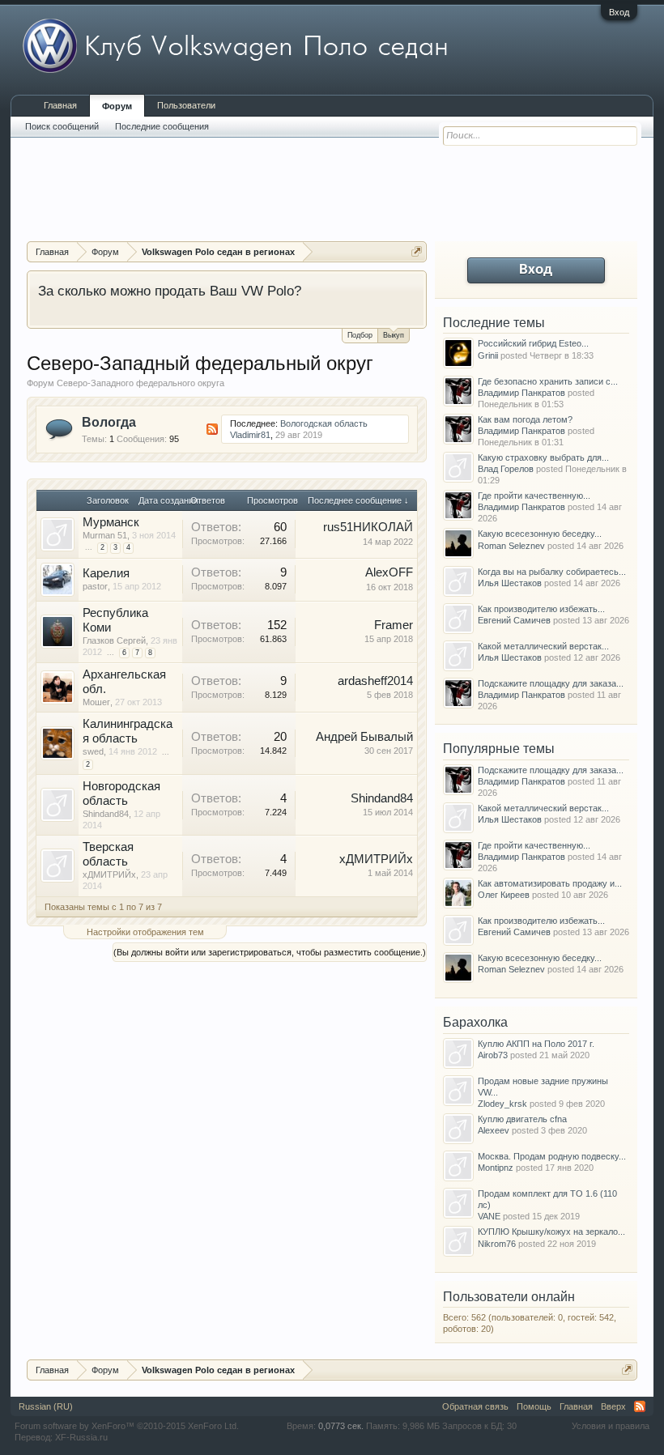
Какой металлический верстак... (543, 646)
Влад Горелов (506, 469)
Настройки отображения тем (145, 932)
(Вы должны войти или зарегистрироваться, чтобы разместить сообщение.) (269, 952)
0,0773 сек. (341, 1426)
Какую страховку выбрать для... (543, 457)
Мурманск (111, 522)
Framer (393, 625)
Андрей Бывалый (364, 736)
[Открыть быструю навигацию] (416, 251)
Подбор (359, 335)
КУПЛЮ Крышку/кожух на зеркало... (551, 1231)
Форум (117, 106)
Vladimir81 (250, 435)
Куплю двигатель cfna (522, 1119)
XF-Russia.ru (81, 1437)
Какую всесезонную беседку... (540, 533)
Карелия (106, 573)
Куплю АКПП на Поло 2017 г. (536, 1044)
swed (93, 751)
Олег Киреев (504, 895)
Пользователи (186, 105)
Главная (60, 105)
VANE (489, 1216)
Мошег (96, 702)
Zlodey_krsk (502, 1103)
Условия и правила (610, 1426)
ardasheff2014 (375, 680)
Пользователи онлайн (509, 1297)
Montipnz (495, 1167)
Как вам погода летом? (525, 419)
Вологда (109, 422)
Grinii (488, 355)
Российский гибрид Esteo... (533, 343)
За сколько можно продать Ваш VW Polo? (169, 291)
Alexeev (493, 1130)
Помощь (534, 1406)
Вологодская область (324, 423)
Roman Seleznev (511, 546)
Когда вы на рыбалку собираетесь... (552, 571)
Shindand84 (106, 814)
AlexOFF (389, 572)
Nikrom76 (497, 1244)
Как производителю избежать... (541, 609)
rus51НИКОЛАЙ (368, 527)
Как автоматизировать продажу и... (550, 883)
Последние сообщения (162, 126)
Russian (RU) (46, 1406)
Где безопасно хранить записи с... (548, 381)
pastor (95, 586)
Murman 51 (105, 535)
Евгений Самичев (514, 620)
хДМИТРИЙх (109, 874)
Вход (619, 12)
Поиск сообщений (62, 126)
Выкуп (393, 335)
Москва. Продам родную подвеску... (552, 1156)
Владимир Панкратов (521, 393)
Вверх (613, 1406)
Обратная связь (475, 1406)
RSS (212, 429)
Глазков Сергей (114, 640)
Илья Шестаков (510, 583)
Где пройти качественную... (534, 495)
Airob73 (493, 1055)
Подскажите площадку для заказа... (551, 683)
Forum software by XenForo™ (127, 1426)
